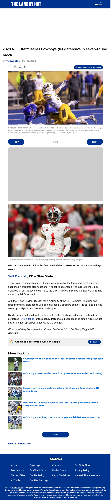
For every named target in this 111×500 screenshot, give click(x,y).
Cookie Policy (37, 475)
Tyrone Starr (13, 61)
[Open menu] (7, 4)
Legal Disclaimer (61, 475)
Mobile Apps (18, 470)
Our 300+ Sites (82, 465)
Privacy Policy (81, 470)
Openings (35, 465)
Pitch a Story (59, 470)
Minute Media (17, 488)
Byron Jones (27, 318)
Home (11, 443)
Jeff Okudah (17, 276)
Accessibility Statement (87, 475)
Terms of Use (18, 475)
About (14, 465)
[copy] (25, 67)
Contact (56, 465)
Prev (16, 141)
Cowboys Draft (24, 443)
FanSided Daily (38, 470)
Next (94, 141)
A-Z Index (16, 480)
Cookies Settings (39, 480)
